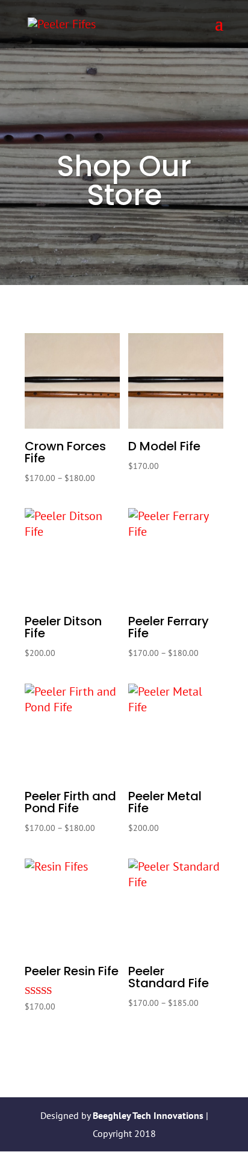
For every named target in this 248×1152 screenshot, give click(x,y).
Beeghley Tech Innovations (149, 1115)
